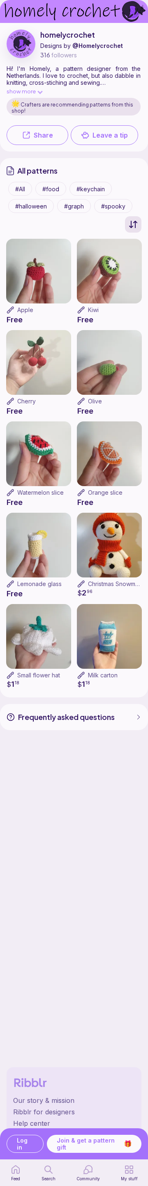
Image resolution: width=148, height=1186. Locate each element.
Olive (95, 401)
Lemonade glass (39, 583)
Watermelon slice (40, 492)
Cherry (26, 401)
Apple (25, 309)
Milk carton (103, 675)
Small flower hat (38, 675)
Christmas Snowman (115, 583)
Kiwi (93, 309)
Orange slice (105, 492)
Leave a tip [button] (110, 135)
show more (21, 91)
